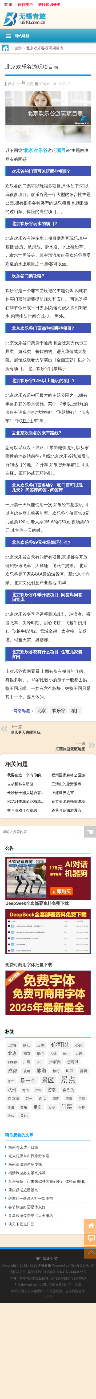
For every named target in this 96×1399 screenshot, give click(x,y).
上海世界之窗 (62, 792)
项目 (61, 150)
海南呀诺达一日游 (23, 1147)
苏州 (29, 1098)
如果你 (12, 1062)
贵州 (81, 1098)
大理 (79, 1053)
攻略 (26, 1070)
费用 (23, 1107)
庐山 (39, 1062)
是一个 (27, 1080)
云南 (41, 1045)
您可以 (72, 1061)
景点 (68, 1078)
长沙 (51, 1107)
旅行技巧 (25, 4)
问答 (81, 1107)
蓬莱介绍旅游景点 (66, 810)
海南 (25, 1090)
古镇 (53, 1053)
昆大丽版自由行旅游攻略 (28, 1155)
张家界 (55, 1061)
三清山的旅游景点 (66, 783)
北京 (28, 150)
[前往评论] (90, 1238)
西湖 (56, 1098)
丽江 (26, 1045)
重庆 (38, 1107)
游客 (52, 1089)
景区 (48, 1079)
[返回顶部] (90, 1252)
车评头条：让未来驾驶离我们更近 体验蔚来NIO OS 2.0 (49, 1181)
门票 (66, 1106)
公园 (79, 1045)
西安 (42, 1098)
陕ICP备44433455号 (72, 1271)
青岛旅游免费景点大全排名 (30, 1215)
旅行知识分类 (49, 4)
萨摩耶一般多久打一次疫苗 (30, 1198)
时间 (70, 1070)
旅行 (56, 1070)
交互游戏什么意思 (22, 810)
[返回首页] (90, 1225)
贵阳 (11, 1107)
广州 (26, 1061)
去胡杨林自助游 (20, 783)
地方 (66, 1053)
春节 (11, 1081)
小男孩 (48, 1296)
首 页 (8, 4)
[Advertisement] (48, 1351)
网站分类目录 (79, 1265)
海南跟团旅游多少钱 (25, 1164)
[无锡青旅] (48, 19)
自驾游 (13, 1098)
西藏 (69, 1098)
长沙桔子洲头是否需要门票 (28, 792)
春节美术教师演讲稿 (68, 801)
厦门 (40, 1053)
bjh (19, 84)
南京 (26, 1053)
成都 (12, 1070)
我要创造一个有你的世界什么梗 (28, 774)
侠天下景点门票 (21, 1224)
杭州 (12, 1089)
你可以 (60, 1044)
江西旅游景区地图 (70, 748)
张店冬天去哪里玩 (26, 732)
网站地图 (34, 1271)
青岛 (11, 1115)
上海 (12, 1045)
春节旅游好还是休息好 (27, 1206)
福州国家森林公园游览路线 (73, 774)
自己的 (68, 1089)
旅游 (18, 47)
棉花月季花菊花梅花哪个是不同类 (28, 801)
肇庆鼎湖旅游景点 (23, 1189)
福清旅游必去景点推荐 (27, 1172)
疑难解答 (49, 1271)
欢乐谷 (40, 150)
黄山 (24, 1115)
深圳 (38, 1090)
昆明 (83, 1070)
